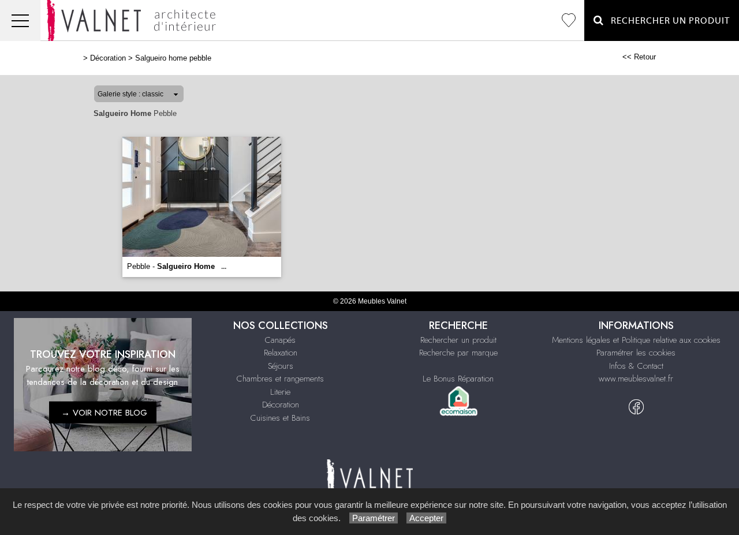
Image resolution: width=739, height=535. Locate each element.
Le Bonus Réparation (458, 378)
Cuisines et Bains (280, 417)
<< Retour (639, 57)
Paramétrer (373, 518)
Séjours (280, 366)
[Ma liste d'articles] (568, 20)
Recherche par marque (458, 352)
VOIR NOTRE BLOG (110, 412)
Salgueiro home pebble (173, 58)
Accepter (426, 518)
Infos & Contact (636, 366)
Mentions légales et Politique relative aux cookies (636, 340)
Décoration (108, 58)
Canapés (280, 340)
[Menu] (20, 20)
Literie (280, 392)
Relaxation (280, 352)
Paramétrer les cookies (635, 352)
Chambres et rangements (280, 378)
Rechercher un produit (458, 340)
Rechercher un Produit (667, 21)
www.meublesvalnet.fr (636, 378)
